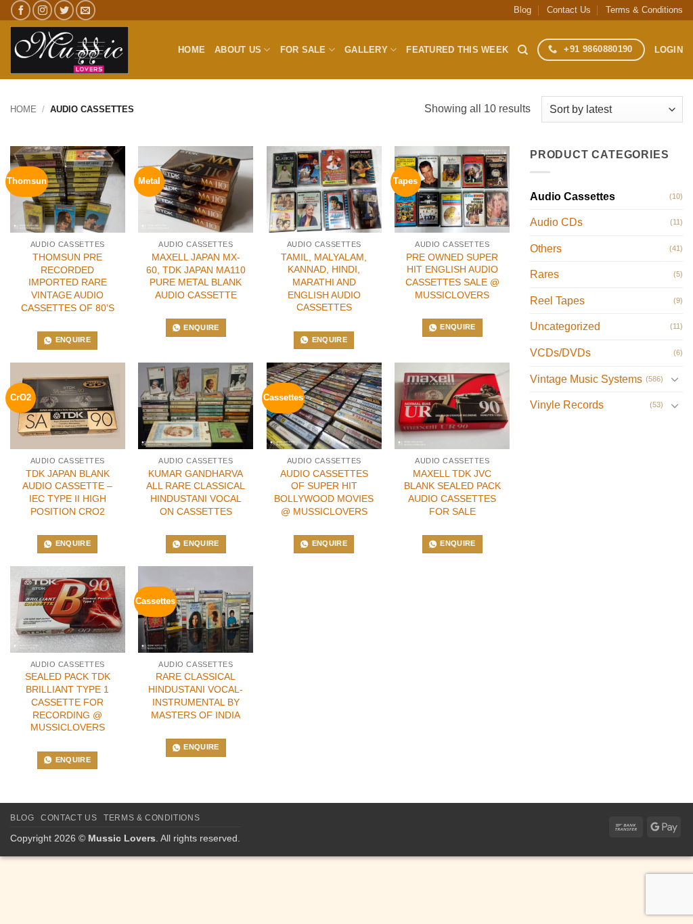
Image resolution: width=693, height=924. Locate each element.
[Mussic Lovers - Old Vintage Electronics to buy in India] (69, 50)
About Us (238, 50)
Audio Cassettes (572, 196)
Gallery (366, 50)
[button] (668, 50)
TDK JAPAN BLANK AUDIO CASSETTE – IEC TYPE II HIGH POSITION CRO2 (67, 492)
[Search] (523, 50)
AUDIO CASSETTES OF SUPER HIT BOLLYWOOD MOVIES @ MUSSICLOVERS (324, 492)
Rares (544, 274)
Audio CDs (556, 222)
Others (546, 248)
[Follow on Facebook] (20, 10)
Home (191, 50)
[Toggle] (675, 379)
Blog (522, 10)
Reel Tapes (557, 300)
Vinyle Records (567, 405)
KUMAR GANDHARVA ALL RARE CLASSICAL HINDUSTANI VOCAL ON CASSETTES (195, 492)
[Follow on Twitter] (64, 10)
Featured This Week (457, 50)
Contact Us (569, 10)
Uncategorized (565, 326)
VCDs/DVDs (560, 353)
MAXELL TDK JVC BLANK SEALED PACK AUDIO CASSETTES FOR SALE (452, 492)
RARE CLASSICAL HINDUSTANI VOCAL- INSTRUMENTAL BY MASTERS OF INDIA (195, 695)
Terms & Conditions (644, 10)
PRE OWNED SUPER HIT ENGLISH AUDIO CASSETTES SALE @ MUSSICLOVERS (452, 276)
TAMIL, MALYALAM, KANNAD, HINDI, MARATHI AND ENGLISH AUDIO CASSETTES (324, 282)
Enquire (73, 340)
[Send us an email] (85, 10)
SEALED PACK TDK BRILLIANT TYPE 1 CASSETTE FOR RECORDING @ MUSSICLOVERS (67, 702)
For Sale (303, 50)
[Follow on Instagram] (42, 10)
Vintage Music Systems (586, 379)
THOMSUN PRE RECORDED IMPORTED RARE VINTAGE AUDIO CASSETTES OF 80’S (67, 282)
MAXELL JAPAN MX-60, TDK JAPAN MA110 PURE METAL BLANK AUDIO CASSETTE (196, 276)
